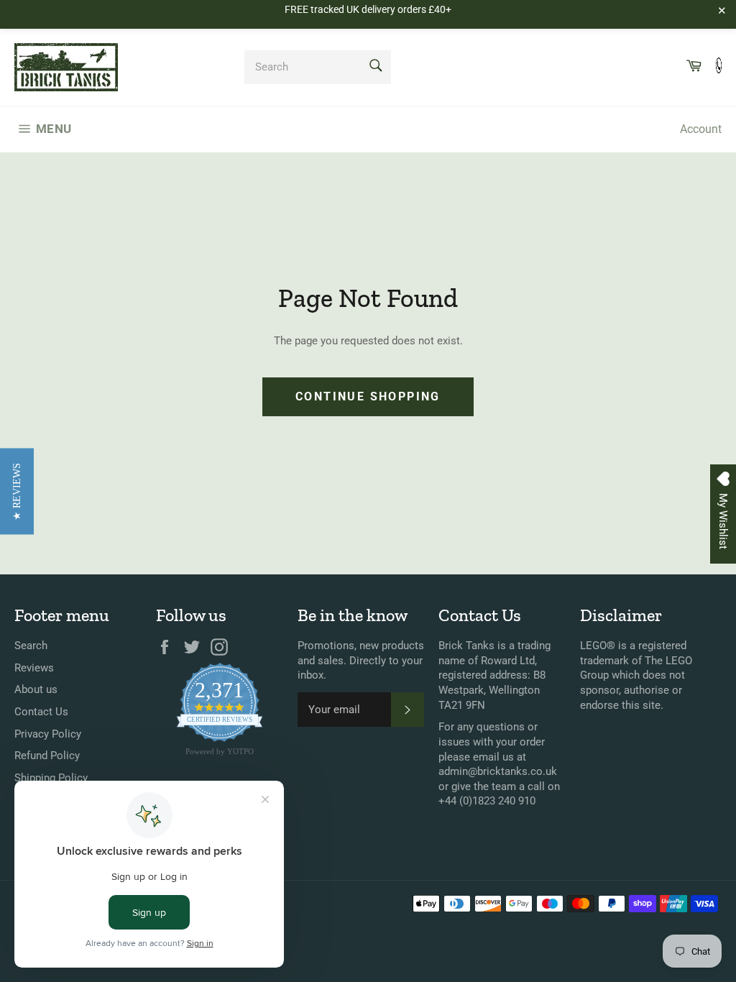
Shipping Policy (51, 777)
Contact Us (41, 711)
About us (36, 689)
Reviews (34, 667)
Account (701, 129)
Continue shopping (368, 396)
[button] (17, 491)
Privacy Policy (47, 734)
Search (30, 645)
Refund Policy (47, 755)
